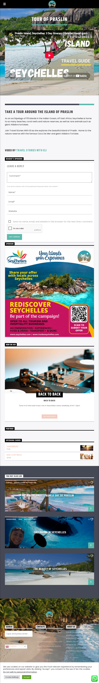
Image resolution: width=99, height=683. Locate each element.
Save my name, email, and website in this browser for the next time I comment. (53, 221)
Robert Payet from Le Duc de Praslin (50, 495)
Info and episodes (49, 416)
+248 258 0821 (43, 637)
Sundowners (12, 446)
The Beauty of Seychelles (50, 569)
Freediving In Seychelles (50, 532)
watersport (30, 519)
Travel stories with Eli (31, 150)
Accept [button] (27, 677)
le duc (9, 482)
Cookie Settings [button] (12, 677)
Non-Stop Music (14, 455)
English (12, 646)
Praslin (35, 88)
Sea (43, 88)
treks (75, 88)
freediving (11, 519)
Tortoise (65, 88)
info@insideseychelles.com (49, 641)
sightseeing (53, 88)
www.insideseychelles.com (49, 632)
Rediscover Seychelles (25, 482)
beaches (25, 88)
